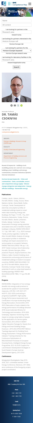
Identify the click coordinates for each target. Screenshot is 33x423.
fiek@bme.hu (16, 405)
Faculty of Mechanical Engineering (14, 149)
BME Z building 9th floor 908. (16, 384)
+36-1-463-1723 (16, 396)
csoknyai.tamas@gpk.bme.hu (10, 132)
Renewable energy (21, 188)
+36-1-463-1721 (16, 393)
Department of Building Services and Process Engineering (15, 157)
